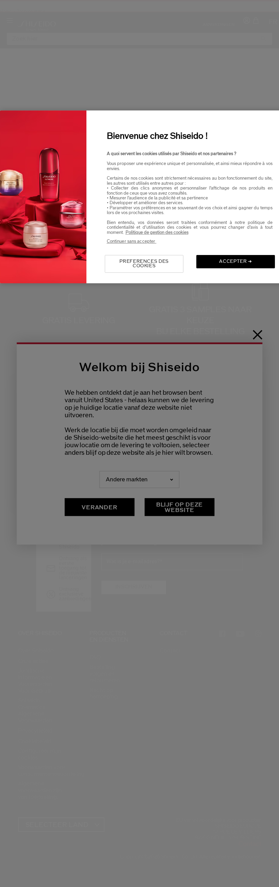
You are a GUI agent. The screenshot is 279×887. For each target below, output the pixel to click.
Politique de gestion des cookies (157, 232)
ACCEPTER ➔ (235, 261)
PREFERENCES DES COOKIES (144, 263)
